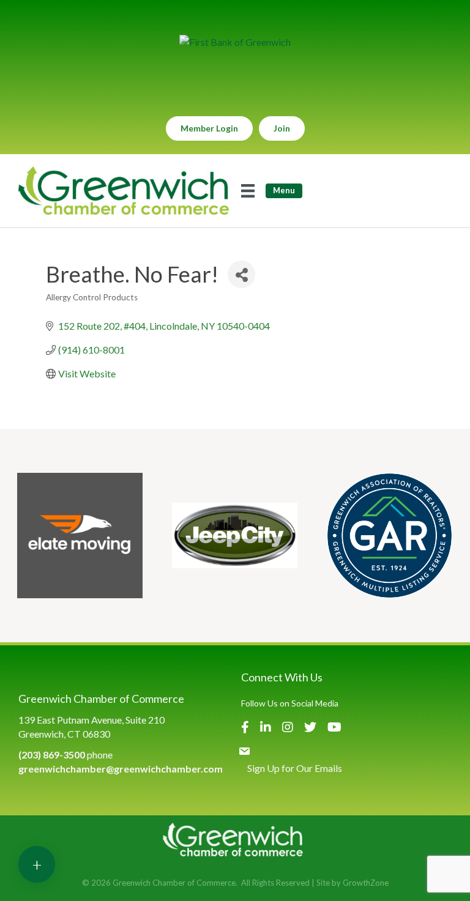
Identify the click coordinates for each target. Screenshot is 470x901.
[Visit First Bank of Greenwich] (235, 42)
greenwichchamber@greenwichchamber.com (120, 768)
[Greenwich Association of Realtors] (389, 535)
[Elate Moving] (80, 535)
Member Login (209, 128)
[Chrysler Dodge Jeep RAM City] (234, 535)
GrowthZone (366, 883)
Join (282, 128)
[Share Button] (241, 274)
